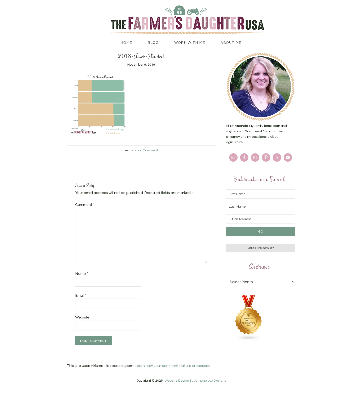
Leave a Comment (144, 150)
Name (81, 274)
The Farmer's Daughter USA (181, 20)
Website (82, 317)
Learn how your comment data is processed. (173, 366)
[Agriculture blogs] (248, 339)
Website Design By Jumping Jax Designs (195, 380)
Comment (84, 205)
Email (81, 296)
